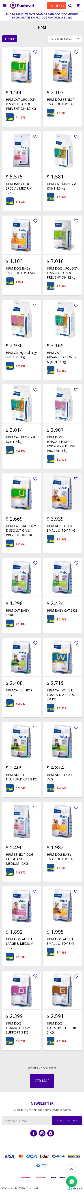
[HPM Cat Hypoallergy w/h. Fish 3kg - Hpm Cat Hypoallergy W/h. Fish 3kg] (21, 319)
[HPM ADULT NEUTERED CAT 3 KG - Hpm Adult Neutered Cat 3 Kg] (21, 741)
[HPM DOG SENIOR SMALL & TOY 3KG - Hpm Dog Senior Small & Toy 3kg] (62, 66)
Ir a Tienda (56, 6)
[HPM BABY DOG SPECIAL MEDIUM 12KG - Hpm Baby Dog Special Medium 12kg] (21, 150)
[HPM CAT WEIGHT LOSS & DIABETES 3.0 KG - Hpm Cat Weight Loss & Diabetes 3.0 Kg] (62, 657)
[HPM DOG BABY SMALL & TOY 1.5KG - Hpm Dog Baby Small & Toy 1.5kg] (21, 234)
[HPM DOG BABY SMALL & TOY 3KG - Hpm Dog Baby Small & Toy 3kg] (62, 821)
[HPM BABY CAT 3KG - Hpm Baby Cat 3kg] (62, 577)
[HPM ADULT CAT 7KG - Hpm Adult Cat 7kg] (62, 741)
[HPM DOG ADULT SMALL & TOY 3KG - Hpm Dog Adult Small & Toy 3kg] (62, 905)
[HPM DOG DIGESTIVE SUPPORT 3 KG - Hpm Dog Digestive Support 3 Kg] (62, 990)
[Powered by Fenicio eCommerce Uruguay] (75, 1188)
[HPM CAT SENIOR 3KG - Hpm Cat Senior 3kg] (21, 657)
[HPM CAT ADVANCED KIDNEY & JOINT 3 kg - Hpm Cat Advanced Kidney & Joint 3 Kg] (62, 319)
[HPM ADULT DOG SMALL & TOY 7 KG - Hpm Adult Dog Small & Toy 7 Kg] (62, 492)
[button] (70, 5)
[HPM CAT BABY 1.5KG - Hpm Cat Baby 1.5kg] (21, 577)
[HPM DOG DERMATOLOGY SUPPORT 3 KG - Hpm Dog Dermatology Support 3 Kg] (21, 990)
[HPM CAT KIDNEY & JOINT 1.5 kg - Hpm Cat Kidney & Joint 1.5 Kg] (62, 150)
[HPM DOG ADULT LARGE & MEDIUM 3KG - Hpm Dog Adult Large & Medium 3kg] (21, 905)
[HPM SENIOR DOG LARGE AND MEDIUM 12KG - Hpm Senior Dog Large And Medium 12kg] (21, 821)
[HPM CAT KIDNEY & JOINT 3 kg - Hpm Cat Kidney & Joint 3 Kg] (21, 403)
